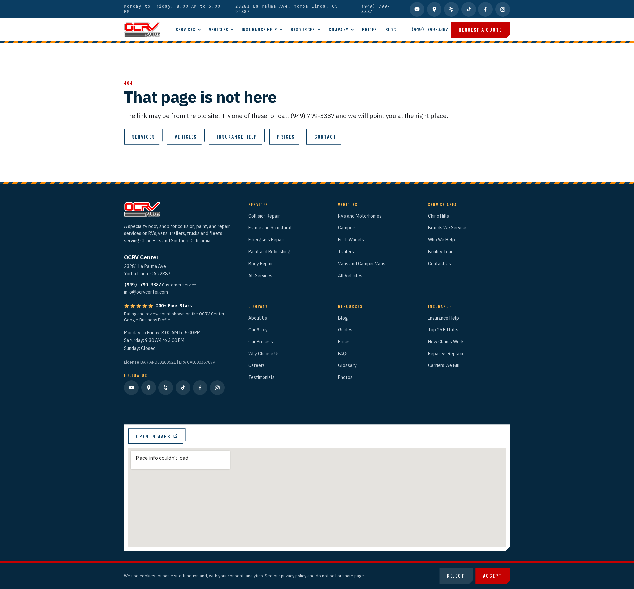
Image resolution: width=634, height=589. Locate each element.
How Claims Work (446, 342)
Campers (347, 228)
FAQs (343, 354)
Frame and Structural (270, 228)
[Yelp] (451, 9)
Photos (345, 377)
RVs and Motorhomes (360, 216)
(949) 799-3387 (375, 9)
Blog (390, 29)
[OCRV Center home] (142, 29)
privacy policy (293, 575)
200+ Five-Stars (174, 306)
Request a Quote (480, 29)
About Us (257, 318)
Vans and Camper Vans (361, 264)
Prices (369, 29)
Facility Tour (440, 252)
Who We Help (441, 240)
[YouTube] (417, 9)
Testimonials (261, 377)
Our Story (258, 330)
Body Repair (260, 264)
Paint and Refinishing (269, 252)
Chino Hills (438, 216)
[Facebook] (485, 9)
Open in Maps (153, 436)
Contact (325, 136)
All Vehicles (350, 276)
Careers (256, 365)
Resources (303, 29)
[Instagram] (502, 9)
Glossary (347, 365)
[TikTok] (468, 9)
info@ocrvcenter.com (146, 292)
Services (186, 29)
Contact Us (439, 264)
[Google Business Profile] (434, 9)
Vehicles (219, 29)
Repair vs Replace (446, 354)
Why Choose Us (264, 354)
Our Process (260, 342)
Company (339, 29)
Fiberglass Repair (266, 240)
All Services (260, 276)
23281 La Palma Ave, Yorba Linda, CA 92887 (286, 9)
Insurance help (237, 136)
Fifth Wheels (351, 240)
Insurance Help (260, 29)
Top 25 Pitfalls (443, 330)
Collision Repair (264, 216)
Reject (456, 575)
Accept (492, 575)
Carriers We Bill (444, 365)
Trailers (346, 252)
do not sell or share (334, 575)
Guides (345, 330)
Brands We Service (447, 228)
